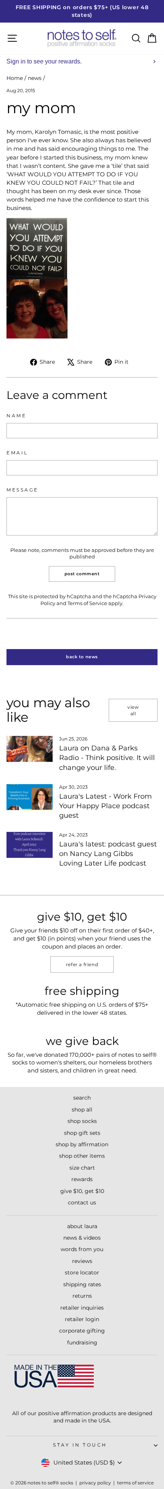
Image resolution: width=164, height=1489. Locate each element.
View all (133, 710)
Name (16, 415)
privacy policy (95, 1483)
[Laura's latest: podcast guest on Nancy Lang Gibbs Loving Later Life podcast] (29, 845)
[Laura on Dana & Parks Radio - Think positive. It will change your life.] (29, 749)
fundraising (82, 1342)
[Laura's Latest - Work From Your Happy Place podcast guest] (29, 797)
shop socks (82, 1121)
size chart (82, 1168)
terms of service (135, 1483)
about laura (82, 1226)
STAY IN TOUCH (80, 1445)
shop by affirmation (82, 1144)
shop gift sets (82, 1133)
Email (17, 453)
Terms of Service (87, 603)
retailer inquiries (82, 1308)
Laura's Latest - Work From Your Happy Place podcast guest (105, 806)
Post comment (82, 573)
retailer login (82, 1319)
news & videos (82, 1238)
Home (14, 78)
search (82, 1098)
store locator (82, 1272)
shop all (82, 1110)
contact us (82, 1202)
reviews (82, 1261)
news (35, 78)
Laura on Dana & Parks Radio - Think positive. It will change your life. (107, 757)
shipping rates (82, 1284)
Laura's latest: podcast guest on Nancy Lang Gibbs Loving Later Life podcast (108, 853)
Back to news (82, 656)
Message (22, 490)
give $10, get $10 (82, 1191)
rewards (82, 1179)
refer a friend (82, 964)
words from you (82, 1249)
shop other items (82, 1156)
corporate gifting (82, 1331)
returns (82, 1296)
